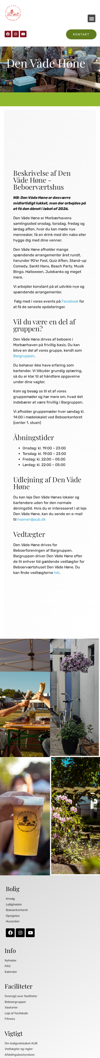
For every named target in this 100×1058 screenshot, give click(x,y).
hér (57, 572)
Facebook (70, 301)
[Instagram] (15, 34)
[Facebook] (8, 34)
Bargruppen (23, 356)
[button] (91, 18)
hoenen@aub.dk (31, 519)
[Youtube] (23, 34)
